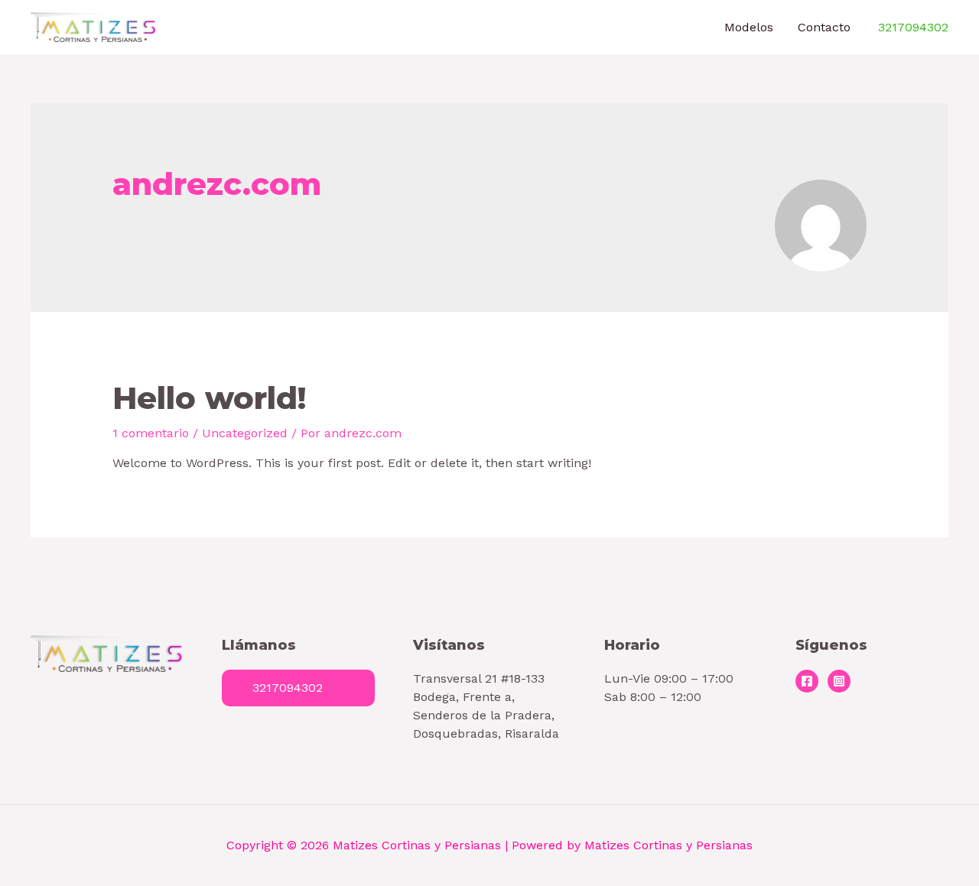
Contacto (824, 27)
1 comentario (150, 433)
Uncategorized (245, 433)
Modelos (748, 27)
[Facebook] (806, 681)
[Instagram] (839, 681)
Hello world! (209, 398)
